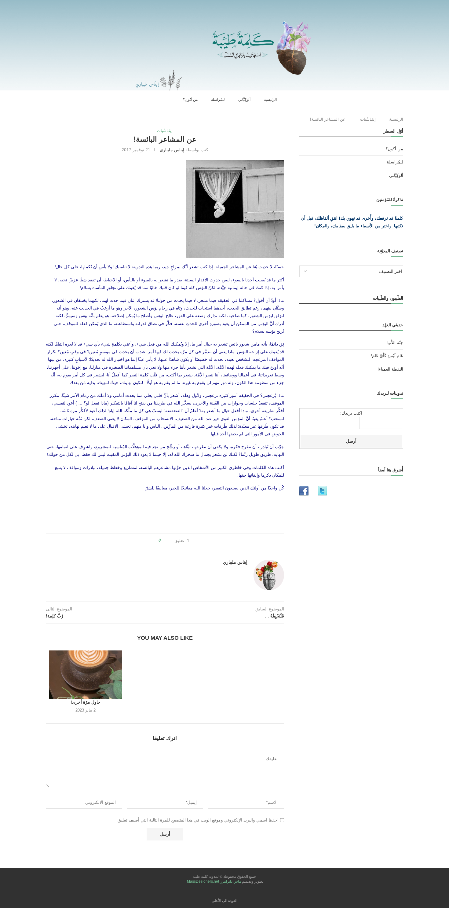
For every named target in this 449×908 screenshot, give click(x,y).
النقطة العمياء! (390, 369)
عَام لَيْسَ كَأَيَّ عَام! (387, 355)
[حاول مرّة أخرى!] (85, 674)
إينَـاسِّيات (368, 119)
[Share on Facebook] (151, 540)
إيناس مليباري (172, 149)
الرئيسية (270, 99)
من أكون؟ (190, 99)
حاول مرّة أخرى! (85, 702)
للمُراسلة (218, 99)
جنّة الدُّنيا (395, 342)
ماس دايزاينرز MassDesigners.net (213, 881)
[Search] (175, 99)
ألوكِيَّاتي (244, 99)
